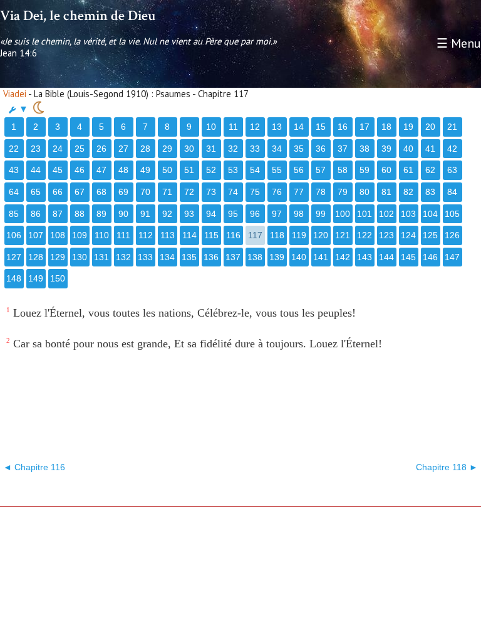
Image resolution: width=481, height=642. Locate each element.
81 (386, 192)
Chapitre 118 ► (447, 467)
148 (13, 278)
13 (277, 127)
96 (255, 214)
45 (58, 170)
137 (232, 257)
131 (101, 257)
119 (299, 235)
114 (189, 235)
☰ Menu (459, 43)
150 (57, 278)
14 (299, 127)
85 (14, 214)
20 (430, 127)
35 (299, 149)
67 (80, 192)
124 (408, 235)
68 (101, 192)
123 (386, 235)
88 (80, 214)
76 (277, 192)
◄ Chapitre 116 (34, 467)
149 (35, 278)
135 (189, 257)
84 (452, 192)
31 (211, 149)
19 (408, 127)
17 (364, 127)
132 (123, 257)
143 (364, 257)
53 (233, 170)
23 (36, 149)
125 (430, 235)
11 (233, 127)
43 (14, 170)
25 (80, 149)
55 (277, 170)
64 (14, 192)
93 (189, 214)
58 (343, 170)
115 (211, 235)
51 (189, 170)
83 (430, 192)
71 (167, 192)
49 (145, 170)
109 (79, 235)
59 (364, 170)
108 (57, 235)
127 (13, 257)
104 (430, 214)
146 (430, 257)
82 (408, 192)
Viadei (14, 94)
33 (255, 149)
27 (123, 149)
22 (14, 149)
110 (102, 235)
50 (167, 170)
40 (408, 149)
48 (123, 170)
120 (320, 235)
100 (342, 214)
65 (36, 192)
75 (255, 192)
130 (79, 257)
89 (101, 214)
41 (430, 149)
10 (211, 127)
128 (35, 257)
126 (452, 235)
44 (36, 170)
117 (255, 235)
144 (386, 257)
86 (36, 214)
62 (430, 170)
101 (364, 214)
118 (277, 235)
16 (343, 127)
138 (254, 257)
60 (386, 170)
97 (277, 214)
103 (408, 214)
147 (452, 257)
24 (58, 149)
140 (298, 257)
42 (452, 149)
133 (145, 257)
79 (343, 192)
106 (13, 235)
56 (299, 170)
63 (452, 170)
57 (321, 170)
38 (364, 149)
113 (167, 235)
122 (364, 235)
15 (321, 127)
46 (80, 170)
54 (255, 170)
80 (364, 192)
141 (320, 257)
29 (167, 149)
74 (233, 192)
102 (386, 214)
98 (299, 214)
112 (145, 235)
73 (211, 192)
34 (277, 149)
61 (408, 170)
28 (145, 149)
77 (299, 192)
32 (233, 149)
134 (167, 257)
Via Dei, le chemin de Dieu (77, 15)
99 (321, 214)
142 (342, 257)
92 (167, 214)
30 (189, 149)
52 (211, 170)
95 (233, 214)
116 (233, 235)
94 (211, 214)
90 (123, 214)
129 (57, 257)
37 (343, 149)
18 (386, 127)
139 (276, 257)
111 (123, 235)
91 (145, 214)
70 (145, 192)
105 (452, 214)
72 (189, 192)
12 (255, 127)
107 (35, 235)
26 (101, 149)
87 (58, 214)
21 (452, 127)
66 (58, 192)
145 (408, 257)
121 (342, 235)
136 (211, 257)
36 (321, 149)
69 (123, 192)
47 (101, 170)
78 (321, 192)
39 (386, 149)
